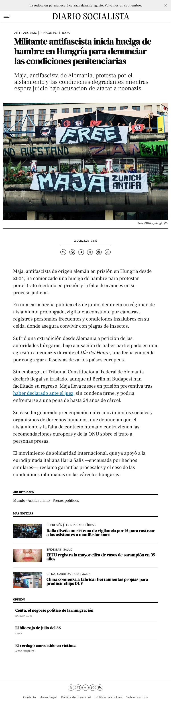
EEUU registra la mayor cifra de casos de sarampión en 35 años (101, 557)
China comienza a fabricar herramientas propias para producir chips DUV (97, 581)
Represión (54, 525)
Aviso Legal (48, 697)
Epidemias (54, 549)
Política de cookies (109, 697)
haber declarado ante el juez (43, 393)
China (51, 573)
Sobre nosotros (137, 697)
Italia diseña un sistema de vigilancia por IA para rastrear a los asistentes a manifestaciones (101, 532)
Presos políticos (54, 33)
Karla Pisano (23, 616)
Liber (18, 633)
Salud (67, 549)
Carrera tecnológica (73, 573)
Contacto (29, 697)
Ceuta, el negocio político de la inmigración (54, 610)
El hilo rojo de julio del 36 (38, 628)
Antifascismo (25, 33)
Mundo (19, 500)
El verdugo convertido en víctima (45, 645)
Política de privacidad (76, 697)
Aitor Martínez (24, 651)
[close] (165, 5)
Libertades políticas (80, 525)
